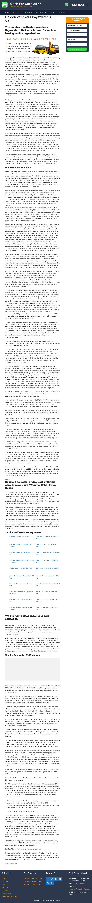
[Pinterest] (60, 879)
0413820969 (79, 884)
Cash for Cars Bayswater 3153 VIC (21, 537)
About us (15, 12)
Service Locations (41, 12)
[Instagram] (48, 883)
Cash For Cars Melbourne (33, 878)
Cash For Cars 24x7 (25, 4)
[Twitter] (52, 879)
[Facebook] (48, 879)
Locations (5, 887)
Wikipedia (7, 479)
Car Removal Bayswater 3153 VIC (20, 568)
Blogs (52, 12)
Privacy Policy (6, 894)
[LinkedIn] (56, 879)
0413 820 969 (80, 5)
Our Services (26, 12)
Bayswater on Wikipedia (11, 863)
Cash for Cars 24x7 (46, 900)
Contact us (61, 12)
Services (5, 884)
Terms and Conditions (9, 897)
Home (7, 12)
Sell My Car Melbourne (32, 884)
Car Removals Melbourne (33, 881)
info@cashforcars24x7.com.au (79, 889)
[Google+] (52, 883)
